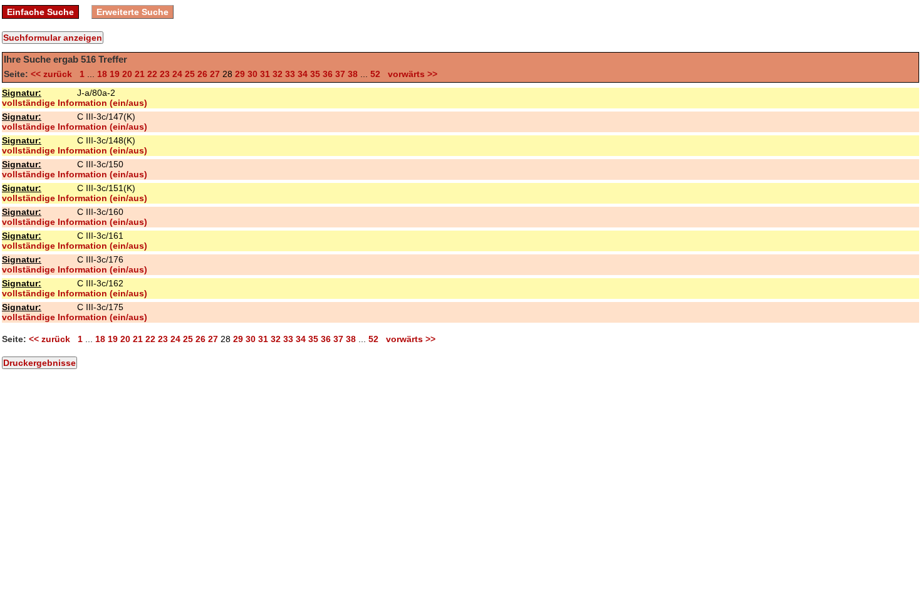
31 (265, 74)
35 (315, 74)
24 (177, 74)
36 (328, 74)
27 (215, 74)
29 (240, 74)
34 (303, 74)
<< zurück (54, 74)
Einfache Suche (40, 12)
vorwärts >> (410, 74)
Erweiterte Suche (132, 12)
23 (165, 74)
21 (140, 74)
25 (190, 74)
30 (252, 74)
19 (115, 74)
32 (278, 74)
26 (202, 74)
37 (340, 74)
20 (127, 74)
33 (290, 74)
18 (102, 74)
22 (152, 74)
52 (375, 74)
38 (353, 74)
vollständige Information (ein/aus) (74, 103)
